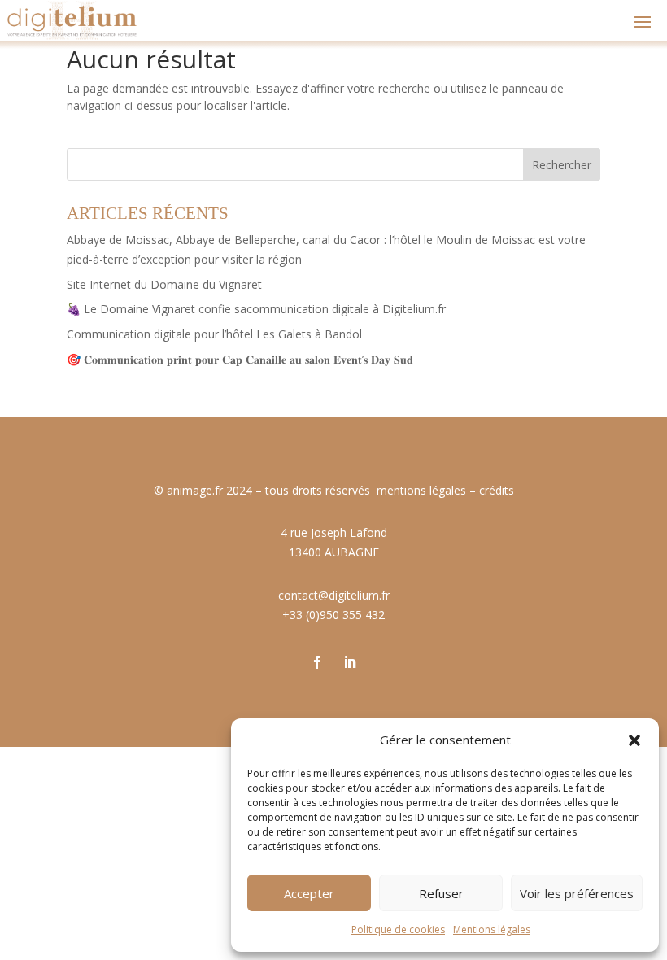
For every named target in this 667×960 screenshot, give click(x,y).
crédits (496, 490)
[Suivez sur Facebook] (317, 662)
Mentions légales (491, 929)
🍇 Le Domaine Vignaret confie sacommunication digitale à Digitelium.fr (256, 308)
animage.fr (195, 490)
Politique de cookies (398, 929)
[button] (634, 740)
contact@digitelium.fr (334, 595)
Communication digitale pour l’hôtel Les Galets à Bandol (214, 334)
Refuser (441, 893)
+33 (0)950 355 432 (333, 614)
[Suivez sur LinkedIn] (350, 662)
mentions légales (421, 490)
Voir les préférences (577, 893)
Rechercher (561, 164)
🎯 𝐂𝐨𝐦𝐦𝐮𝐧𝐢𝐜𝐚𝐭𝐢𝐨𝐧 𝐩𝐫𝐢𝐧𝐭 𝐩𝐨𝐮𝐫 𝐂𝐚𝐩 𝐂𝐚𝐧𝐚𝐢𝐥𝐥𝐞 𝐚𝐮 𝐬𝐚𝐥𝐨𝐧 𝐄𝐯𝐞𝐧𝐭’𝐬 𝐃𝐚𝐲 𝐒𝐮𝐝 (240, 359)
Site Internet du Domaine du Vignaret (164, 284)
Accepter (309, 893)
